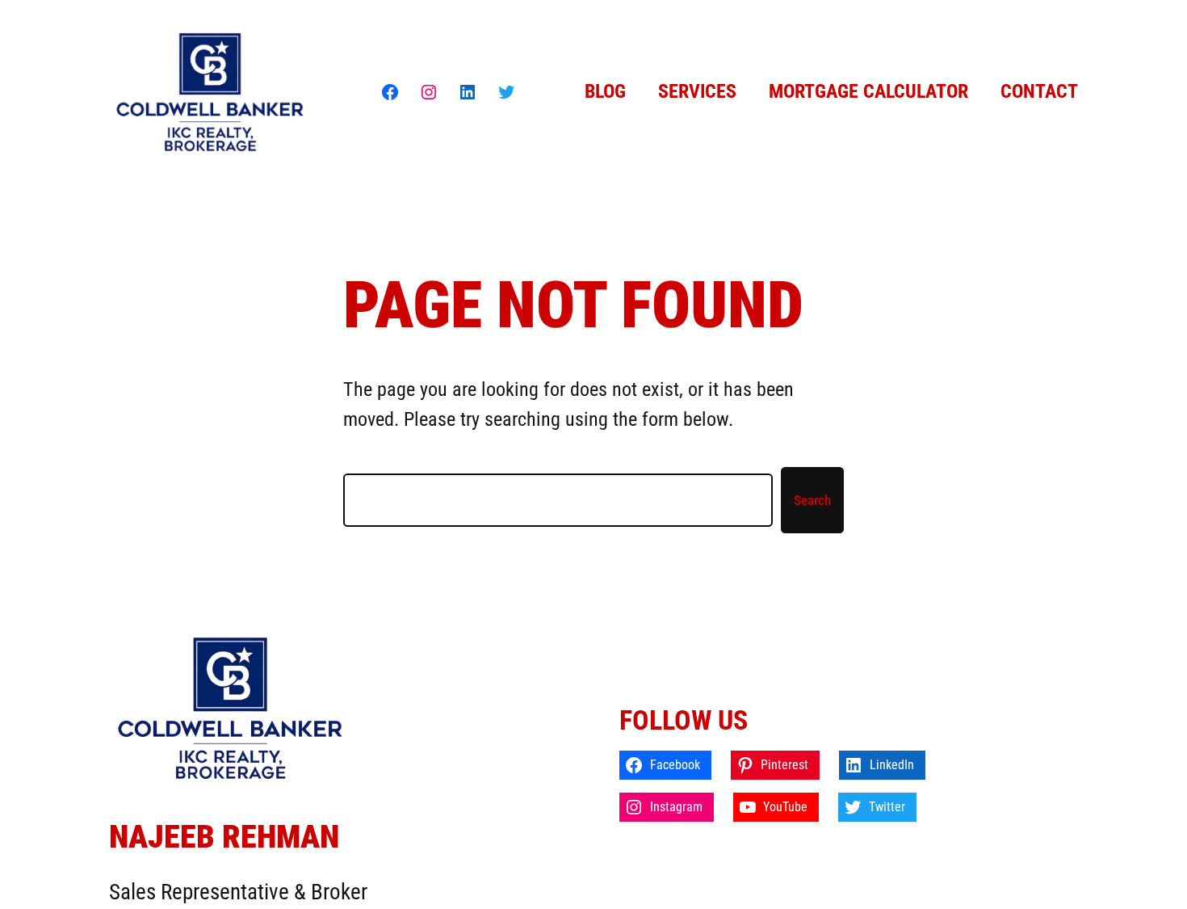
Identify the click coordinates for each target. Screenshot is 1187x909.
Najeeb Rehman (224, 837)
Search (812, 500)
